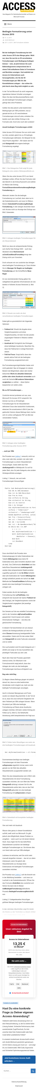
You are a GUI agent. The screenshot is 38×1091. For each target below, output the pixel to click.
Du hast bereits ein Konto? (20, 993)
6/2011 (11, 42)
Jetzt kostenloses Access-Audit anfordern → (17, 1059)
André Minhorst (9, 40)
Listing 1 (18, 456)
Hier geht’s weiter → (19, 961)
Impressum (19, 1086)
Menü (9, 24)
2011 (6, 42)
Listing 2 (18, 875)
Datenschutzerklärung (19, 1082)
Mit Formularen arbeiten (21, 42)
